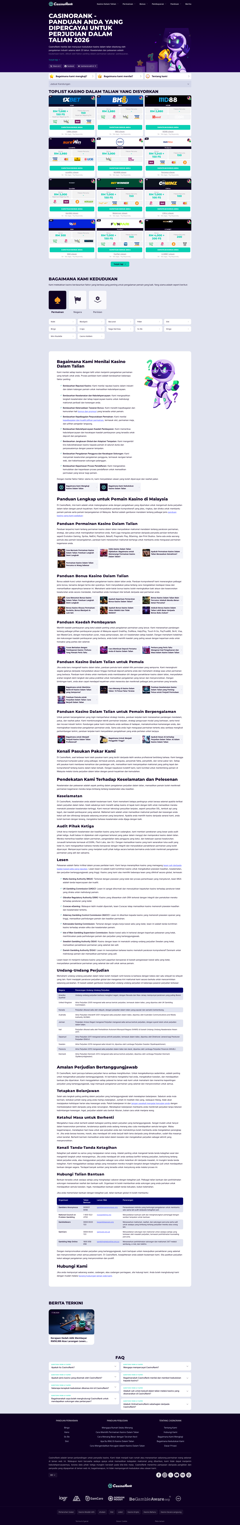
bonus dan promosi (87, 411)
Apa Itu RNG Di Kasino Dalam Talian (117, 1441)
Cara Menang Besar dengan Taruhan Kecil (117, 1436)
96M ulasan (72, 254)
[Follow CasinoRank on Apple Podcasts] (188, 1475)
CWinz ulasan (168, 213)
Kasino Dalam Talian (106, 4)
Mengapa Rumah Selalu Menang (117, 1427)
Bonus (142, 4)
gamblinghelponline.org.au (108, 1241)
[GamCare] (94, 1498)
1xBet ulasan (72, 131)
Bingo (67, 1427)
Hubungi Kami (170, 1432)
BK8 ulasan (120, 131)
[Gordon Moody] (116, 1498)
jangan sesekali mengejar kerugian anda (150, 1103)
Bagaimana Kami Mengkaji (170, 1436)
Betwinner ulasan (120, 213)
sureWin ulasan (72, 172)
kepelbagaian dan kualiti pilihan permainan (83, 420)
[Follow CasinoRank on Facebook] (158, 1475)
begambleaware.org (105, 1222)
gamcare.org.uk (103, 1232)
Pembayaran (158, 4)
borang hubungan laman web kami (95, 1276)
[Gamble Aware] (150, 1498)
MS (51, 1475)
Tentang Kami (170, 1427)
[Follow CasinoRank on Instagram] (164, 1475)
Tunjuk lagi (118, 264)
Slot (67, 1441)
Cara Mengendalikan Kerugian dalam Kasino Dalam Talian (117, 1445)
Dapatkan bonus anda (71, 127)
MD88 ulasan (168, 131)
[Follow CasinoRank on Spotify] (182, 1475)
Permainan (128, 4)
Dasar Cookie (121, 1521)
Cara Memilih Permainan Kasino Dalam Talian (117, 1432)
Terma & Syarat (82, 1521)
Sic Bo (67, 1436)
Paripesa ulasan (168, 172)
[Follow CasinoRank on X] (170, 1475)
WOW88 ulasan (120, 172)
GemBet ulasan (72, 213)
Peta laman (159, 1521)
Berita (188, 4)
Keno (66, 1432)
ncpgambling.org (104, 1215)
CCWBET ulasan (168, 254)
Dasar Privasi (170, 1445)
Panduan (174, 4)
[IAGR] (63, 1498)
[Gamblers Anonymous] (77, 1498)
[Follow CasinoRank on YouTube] (176, 1475)
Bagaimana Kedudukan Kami (170, 1441)
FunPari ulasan (120, 254)
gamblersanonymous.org (107, 1207)
